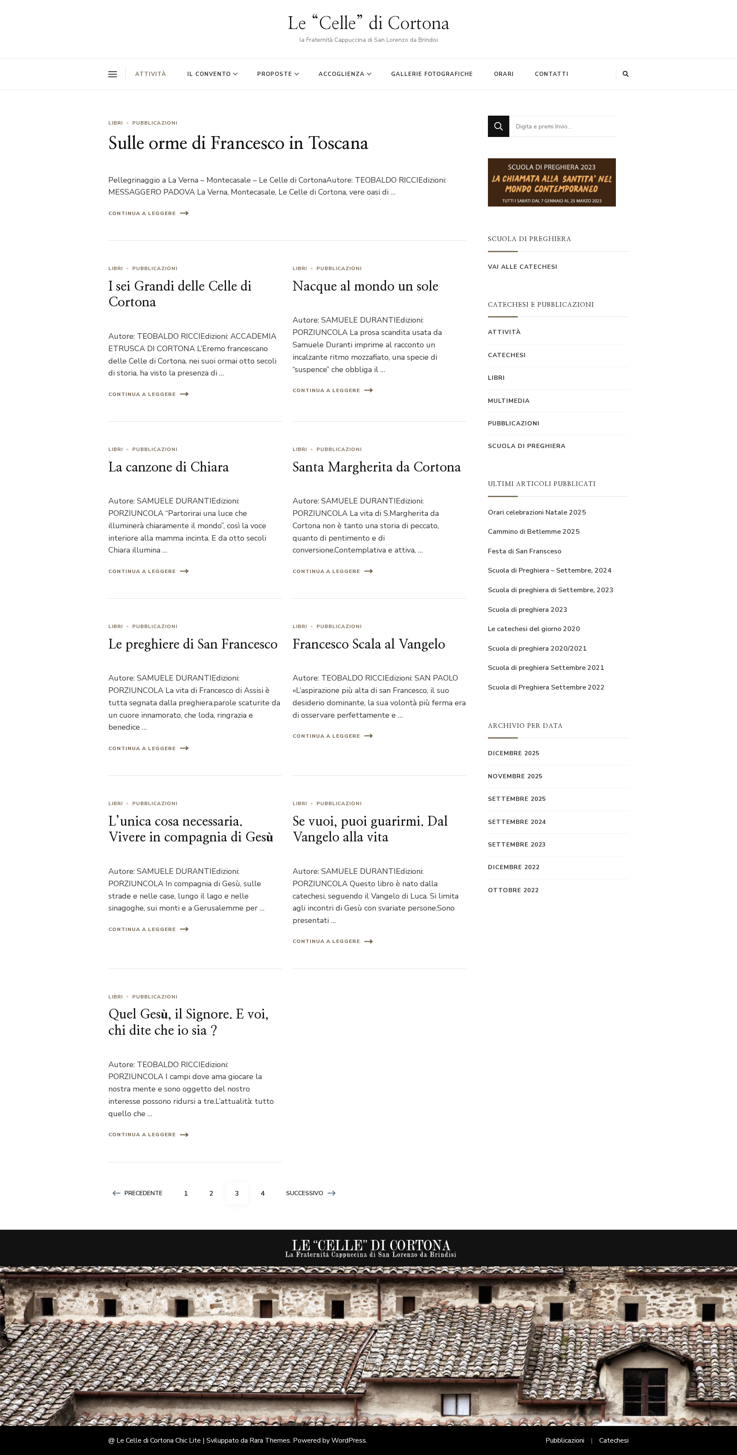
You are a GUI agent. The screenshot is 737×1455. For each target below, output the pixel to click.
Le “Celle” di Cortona (368, 23)
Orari (504, 74)
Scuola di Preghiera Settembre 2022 (546, 687)
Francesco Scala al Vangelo (369, 644)
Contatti (552, 74)
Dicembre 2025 (514, 753)
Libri (115, 122)
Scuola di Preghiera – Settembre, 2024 (550, 570)
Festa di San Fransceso (524, 551)
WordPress (348, 1440)
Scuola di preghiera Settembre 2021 (546, 667)
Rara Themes (270, 1440)
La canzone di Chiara (168, 467)
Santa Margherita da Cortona (377, 467)
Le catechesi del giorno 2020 (534, 629)
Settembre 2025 (517, 799)
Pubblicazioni (154, 122)
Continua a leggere (142, 213)
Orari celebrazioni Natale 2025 (537, 512)
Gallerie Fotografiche (432, 74)
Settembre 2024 (517, 822)
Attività (150, 74)
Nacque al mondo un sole (365, 286)
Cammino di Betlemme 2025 (534, 531)
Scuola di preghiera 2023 (528, 609)
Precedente (143, 1193)
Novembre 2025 (515, 776)
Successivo (304, 1193)
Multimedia (509, 401)
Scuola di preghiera (527, 446)
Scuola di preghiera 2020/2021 (537, 648)
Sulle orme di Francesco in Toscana (238, 143)
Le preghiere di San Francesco (193, 644)
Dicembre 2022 (514, 867)
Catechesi (507, 355)
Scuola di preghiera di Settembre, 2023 (551, 590)
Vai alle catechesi (522, 267)
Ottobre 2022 (513, 890)
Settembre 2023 (517, 845)
